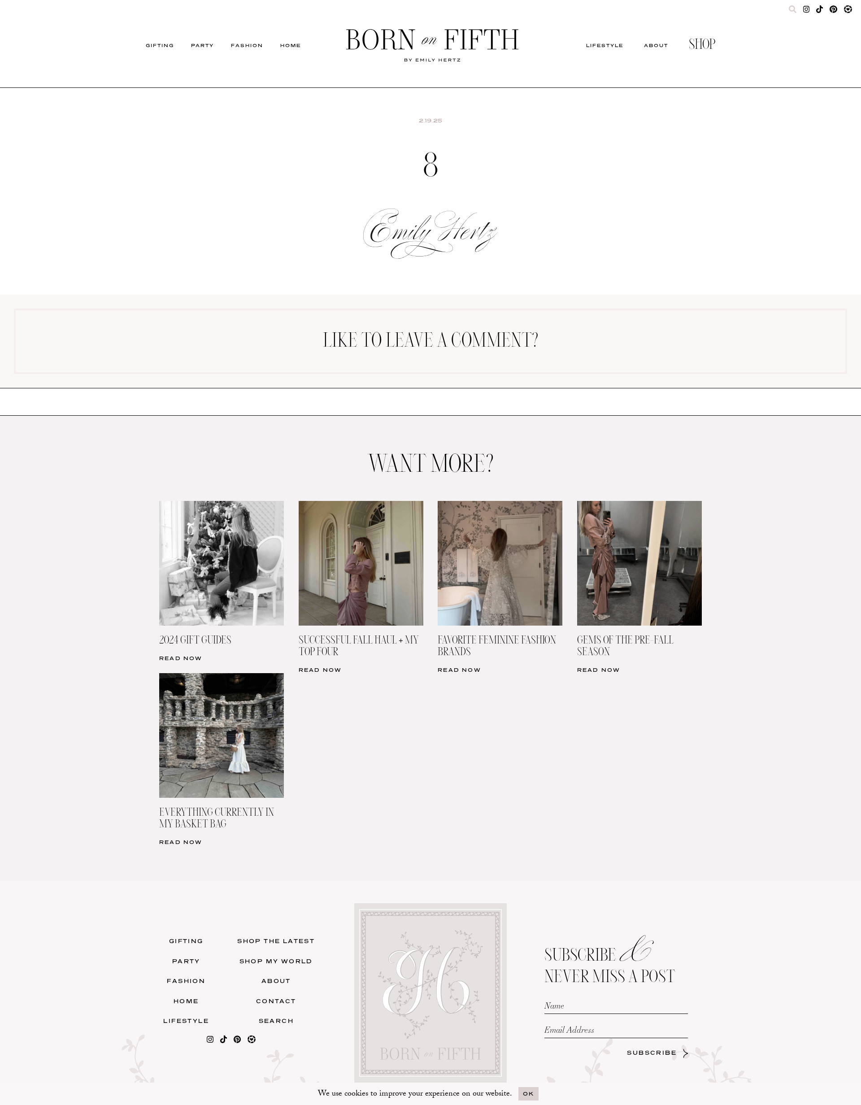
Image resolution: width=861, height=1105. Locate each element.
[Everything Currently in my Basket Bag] (221, 679)
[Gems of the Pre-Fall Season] (639, 506)
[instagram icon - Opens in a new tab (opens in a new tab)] (806, 11)
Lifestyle (604, 45)
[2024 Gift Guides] (221, 506)
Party (202, 45)
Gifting (160, 45)
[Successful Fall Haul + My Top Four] (361, 506)
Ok (528, 1093)
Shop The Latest (276, 941)
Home (290, 45)
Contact (276, 1001)
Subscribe (652, 1052)
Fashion (247, 45)
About (656, 45)
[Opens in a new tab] (210, 1041)
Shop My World (276, 961)
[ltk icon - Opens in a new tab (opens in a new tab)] (848, 11)
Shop (702, 45)
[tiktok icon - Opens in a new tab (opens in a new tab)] (819, 11)
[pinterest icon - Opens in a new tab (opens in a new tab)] (833, 11)
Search (276, 1021)
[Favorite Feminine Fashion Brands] (500, 506)
